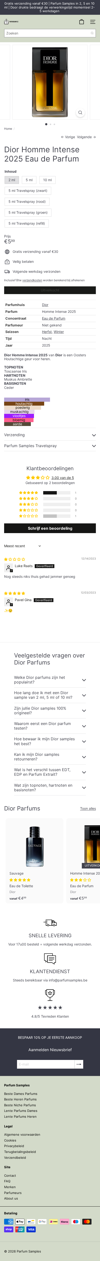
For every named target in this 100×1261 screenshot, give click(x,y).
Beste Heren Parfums (20, 1099)
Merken (10, 1187)
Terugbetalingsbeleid (20, 1152)
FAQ (7, 1181)
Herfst (47, 332)
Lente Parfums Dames (20, 1111)
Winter (59, 332)
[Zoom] (80, 112)
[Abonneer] (79, 1064)
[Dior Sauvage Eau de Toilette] (34, 860)
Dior (45, 305)
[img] (14, 559)
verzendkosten (32, 280)
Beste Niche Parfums (20, 1105)
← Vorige (68, 137)
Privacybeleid (14, 1146)
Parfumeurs (13, 1193)
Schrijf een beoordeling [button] (50, 528)
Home (8, 128)
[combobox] (50, 33)
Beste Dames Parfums (20, 1094)
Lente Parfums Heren (20, 1116)
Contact (10, 1175)
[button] (29, 492)
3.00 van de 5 (62, 478)
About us (11, 1198)
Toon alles (88, 808)
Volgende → (86, 137)
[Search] (92, 33)
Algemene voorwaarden (22, 1134)
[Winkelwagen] (81, 22)
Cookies (10, 1140)
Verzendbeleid (15, 1157)
